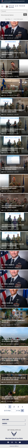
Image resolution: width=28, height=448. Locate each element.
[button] (6, 2)
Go (22, 410)
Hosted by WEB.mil (14, 446)
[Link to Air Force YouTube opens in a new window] (20, 442)
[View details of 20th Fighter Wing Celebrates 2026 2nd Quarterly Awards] (14, 50)
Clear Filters (7, 19)
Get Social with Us (14, 430)
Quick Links (5, 419)
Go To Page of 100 (12, 410)
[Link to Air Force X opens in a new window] (16, 442)
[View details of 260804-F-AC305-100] (14, 298)
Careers (4, 423)
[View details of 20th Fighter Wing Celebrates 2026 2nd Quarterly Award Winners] (14, 107)
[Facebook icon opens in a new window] (8, 442)
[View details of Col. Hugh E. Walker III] (14, 260)
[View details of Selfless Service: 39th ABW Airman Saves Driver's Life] (14, 317)
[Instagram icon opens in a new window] (12, 442)
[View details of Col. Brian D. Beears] (14, 30)
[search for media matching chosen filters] (25, 14)
